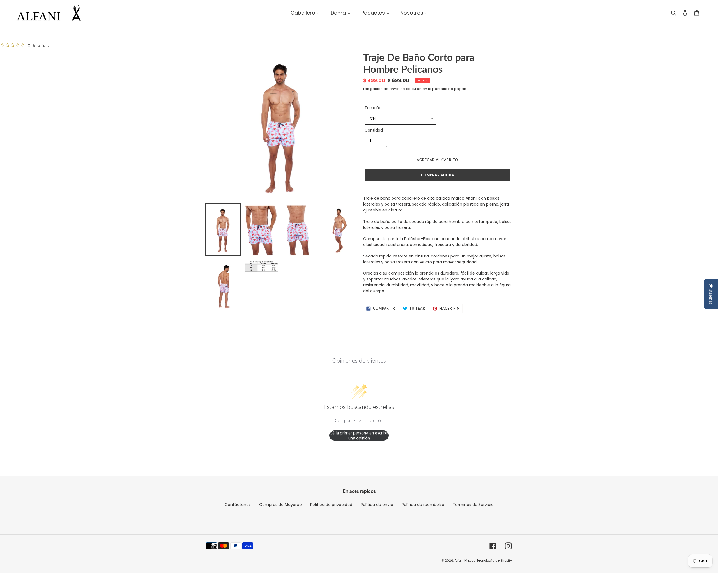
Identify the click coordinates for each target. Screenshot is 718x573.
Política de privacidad (331, 504)
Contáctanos (238, 504)
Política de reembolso (423, 504)
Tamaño (373, 108)
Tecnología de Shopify (494, 560)
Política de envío (377, 504)
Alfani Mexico (465, 560)
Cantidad (374, 130)
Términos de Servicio (473, 504)
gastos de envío (385, 88)
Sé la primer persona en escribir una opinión (359, 435)
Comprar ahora (437, 175)
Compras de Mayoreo (280, 504)
